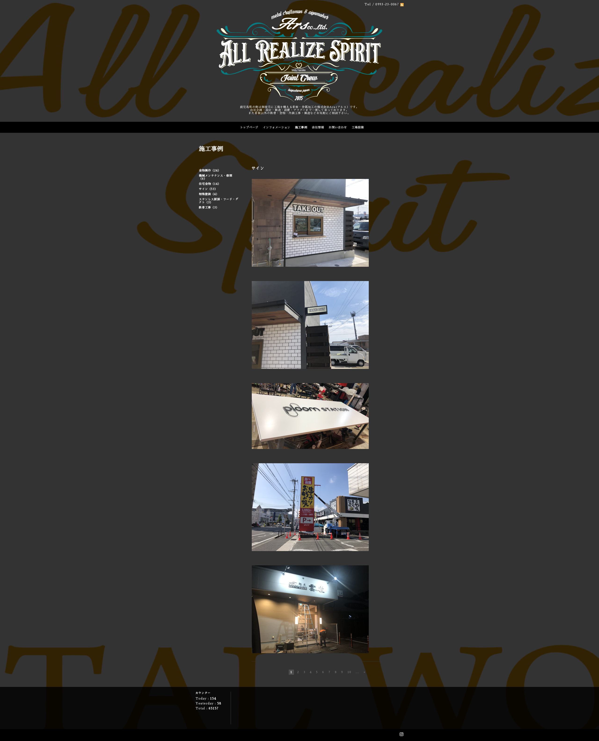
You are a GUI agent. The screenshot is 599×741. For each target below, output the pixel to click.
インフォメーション (276, 127)
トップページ (249, 127)
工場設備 (358, 127)
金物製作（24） (210, 170)
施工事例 (301, 127)
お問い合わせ (338, 127)
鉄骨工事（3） (209, 207)
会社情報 (318, 127)
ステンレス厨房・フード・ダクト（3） (218, 201)
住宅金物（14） (210, 183)
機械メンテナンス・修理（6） (215, 177)
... (357, 672)
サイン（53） (208, 189)
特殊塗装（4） (209, 194)
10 (349, 672)
